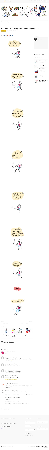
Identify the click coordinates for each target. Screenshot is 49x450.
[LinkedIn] (12, 35)
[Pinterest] (9, 35)
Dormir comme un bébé (43, 80)
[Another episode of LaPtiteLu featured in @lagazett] (36, 42)
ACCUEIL (29, 446)
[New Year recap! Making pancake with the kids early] (39, 45)
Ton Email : (27, 421)
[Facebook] (4, 35)
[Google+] (7, 35)
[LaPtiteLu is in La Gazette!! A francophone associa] (45, 45)
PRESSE (46, 446)
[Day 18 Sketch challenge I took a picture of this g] (36, 47)
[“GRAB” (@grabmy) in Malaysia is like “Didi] (45, 42)
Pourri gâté (25, 335)
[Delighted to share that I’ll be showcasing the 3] (39, 42)
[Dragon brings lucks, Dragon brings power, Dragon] (42, 42)
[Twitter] (6, 35)
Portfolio (45, 447)
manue (6, 357)
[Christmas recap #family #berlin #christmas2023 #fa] (42, 45)
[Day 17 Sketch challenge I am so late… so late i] (42, 47)
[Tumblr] (10, 35)
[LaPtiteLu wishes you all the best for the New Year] (36, 45)
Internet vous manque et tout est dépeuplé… (20, 28)
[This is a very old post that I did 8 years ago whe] (39, 47)
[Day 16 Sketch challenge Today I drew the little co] (45, 47)
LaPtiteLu (4, 37)
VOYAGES (38, 446)
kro (5, 351)
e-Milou (6, 383)
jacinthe (6, 364)
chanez (6, 375)
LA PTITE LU (33, 446)
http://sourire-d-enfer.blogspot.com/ (11, 379)
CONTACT (42, 446)
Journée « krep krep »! (9, 1)
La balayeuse (41, 75)
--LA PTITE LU (4, 30)
